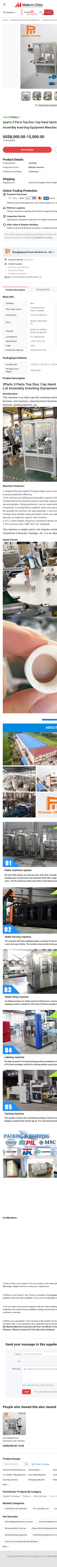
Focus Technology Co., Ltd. (35, 1556)
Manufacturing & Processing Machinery (25, 20)
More (5, 1546)
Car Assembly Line (41, 1508)
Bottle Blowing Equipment (16, 1535)
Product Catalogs (42, 1464)
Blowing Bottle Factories (15, 1528)
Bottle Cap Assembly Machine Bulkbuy (21, 1541)
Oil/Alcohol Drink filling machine (16, 1469)
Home (5, 20)
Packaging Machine (36, 1479)
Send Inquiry (27, 149)
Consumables (34, 1469)
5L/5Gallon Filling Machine (14, 1474)
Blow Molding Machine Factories (19, 1521)
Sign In (7, 277)
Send (26, 1391)
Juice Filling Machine (37, 1474)
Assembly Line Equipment (16, 1508)
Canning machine (10, 1479)
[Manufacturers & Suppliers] (28, 4)
